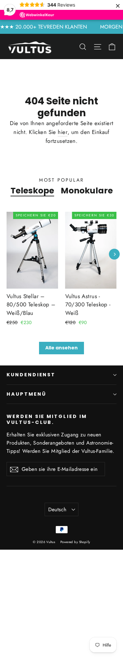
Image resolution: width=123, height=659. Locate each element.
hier (63, 132)
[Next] (114, 254)
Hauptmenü (26, 394)
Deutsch (57, 509)
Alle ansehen (61, 347)
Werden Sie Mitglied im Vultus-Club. (47, 419)
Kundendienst (31, 374)
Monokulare (87, 190)
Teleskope (32, 190)
